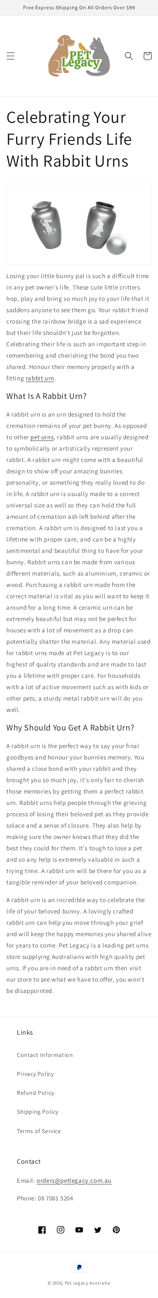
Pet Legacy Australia (87, 1283)
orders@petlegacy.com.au (74, 1180)
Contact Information (45, 1055)
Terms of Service (39, 1131)
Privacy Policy (35, 1074)
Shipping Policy (38, 1111)
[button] (10, 56)
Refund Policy (35, 1092)
